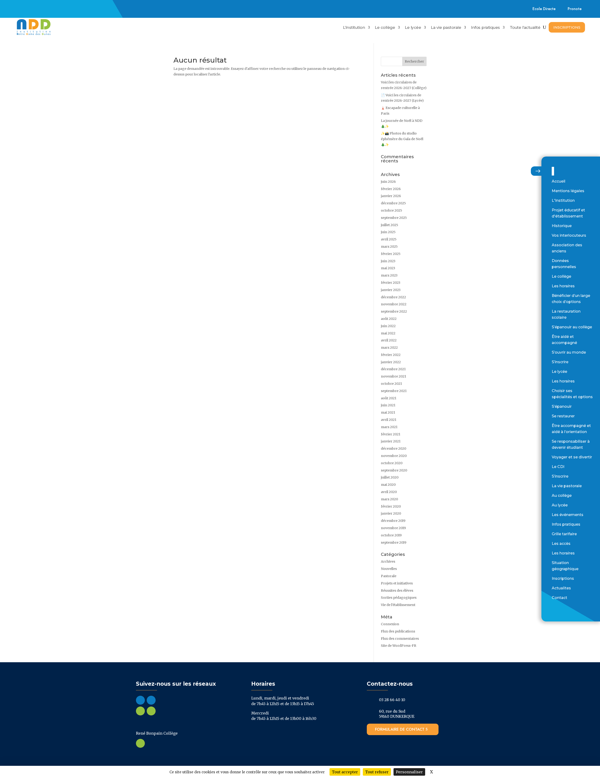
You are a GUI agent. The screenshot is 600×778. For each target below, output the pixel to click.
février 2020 (391, 506)
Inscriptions (566, 27)
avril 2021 (388, 420)
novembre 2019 (393, 528)
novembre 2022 (393, 304)
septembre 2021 (394, 391)
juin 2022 (388, 326)
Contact (559, 597)
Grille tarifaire (564, 534)
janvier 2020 (391, 513)
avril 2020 (389, 492)
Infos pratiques (485, 28)
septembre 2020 (394, 470)
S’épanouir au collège (572, 327)
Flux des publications (398, 631)
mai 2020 (388, 485)
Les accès (561, 543)
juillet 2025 (389, 225)
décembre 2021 (393, 369)
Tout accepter (345, 772)
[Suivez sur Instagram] (33, 8)
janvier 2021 (391, 441)
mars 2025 (389, 246)
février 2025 (391, 254)
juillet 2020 (389, 477)
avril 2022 (389, 340)
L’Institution (354, 28)
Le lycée (413, 28)
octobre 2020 (391, 463)
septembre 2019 (393, 542)
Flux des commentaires (400, 638)
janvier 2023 (391, 290)
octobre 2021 (391, 384)
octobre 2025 (391, 210)
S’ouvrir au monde (569, 352)
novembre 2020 (394, 456)
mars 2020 (389, 499)
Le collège (385, 28)
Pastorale (388, 576)
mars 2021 (389, 427)
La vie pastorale (446, 28)
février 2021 (390, 434)
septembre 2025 (394, 218)
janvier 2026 (391, 196)
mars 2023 (389, 275)
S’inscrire (560, 362)
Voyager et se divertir (572, 457)
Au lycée (560, 505)
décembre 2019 (393, 521)
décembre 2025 (393, 203)
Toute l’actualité (525, 28)
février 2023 (390, 283)
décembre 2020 (393, 448)
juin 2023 (388, 261)
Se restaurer (563, 416)
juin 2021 (388, 405)
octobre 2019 (391, 535)
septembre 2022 (394, 311)
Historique (562, 226)
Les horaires (563, 286)
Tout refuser (377, 772)
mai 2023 (388, 268)
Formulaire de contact (399, 729)
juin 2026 (388, 182)
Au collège (562, 495)
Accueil (558, 181)
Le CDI (558, 466)
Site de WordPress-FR (398, 645)
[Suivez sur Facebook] (23, 8)
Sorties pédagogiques (398, 597)
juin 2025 (388, 232)
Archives (388, 561)
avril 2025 (389, 239)
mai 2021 (388, 412)
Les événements (567, 514)
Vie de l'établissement (398, 605)
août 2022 (389, 319)
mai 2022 (388, 333)
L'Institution (563, 200)
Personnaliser (409, 772)
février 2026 (391, 189)
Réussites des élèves (397, 590)
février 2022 (391, 355)
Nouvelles (389, 569)
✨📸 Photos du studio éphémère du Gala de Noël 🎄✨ (402, 139)
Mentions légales (568, 191)
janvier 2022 (391, 362)
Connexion (390, 624)
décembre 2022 (393, 297)
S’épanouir (562, 406)
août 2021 (388, 398)
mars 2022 (389, 347)
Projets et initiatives (397, 583)
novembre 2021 (393, 376)
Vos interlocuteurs (569, 235)
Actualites (561, 588)
